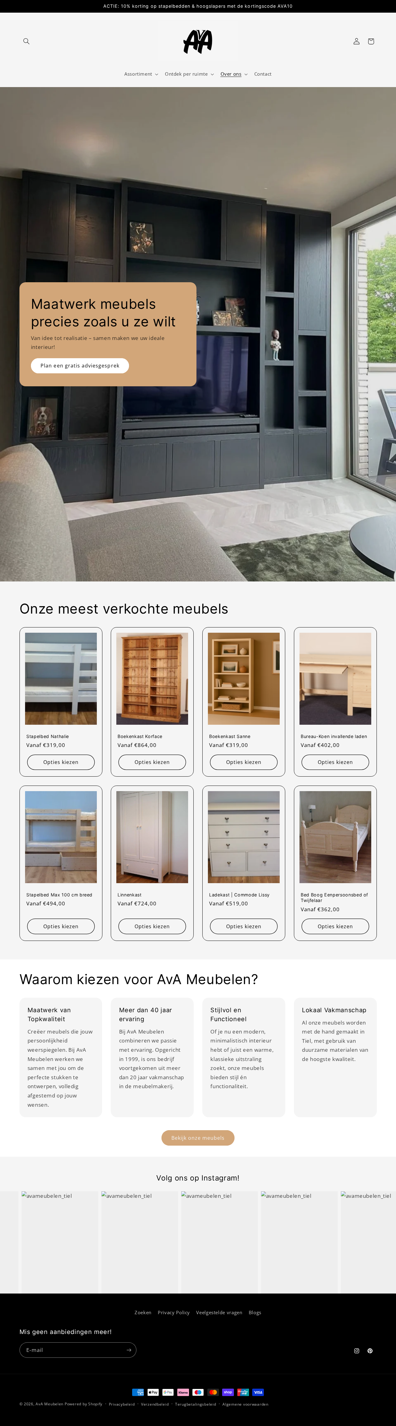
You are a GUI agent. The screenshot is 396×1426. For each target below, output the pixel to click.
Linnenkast (130, 894)
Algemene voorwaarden (245, 1404)
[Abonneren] (129, 1349)
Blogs (255, 1312)
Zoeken (143, 1312)
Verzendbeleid (155, 1404)
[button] (26, 41)
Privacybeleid (122, 1404)
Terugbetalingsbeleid (195, 1404)
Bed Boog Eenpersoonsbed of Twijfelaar (334, 897)
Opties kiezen (61, 762)
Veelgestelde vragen (219, 1312)
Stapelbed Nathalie (47, 736)
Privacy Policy (174, 1312)
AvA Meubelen (49, 1404)
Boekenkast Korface (140, 736)
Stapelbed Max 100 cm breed (59, 894)
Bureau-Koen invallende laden (334, 736)
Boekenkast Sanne (230, 736)
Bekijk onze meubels (198, 1138)
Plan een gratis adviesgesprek (80, 365)
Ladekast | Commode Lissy (239, 894)
